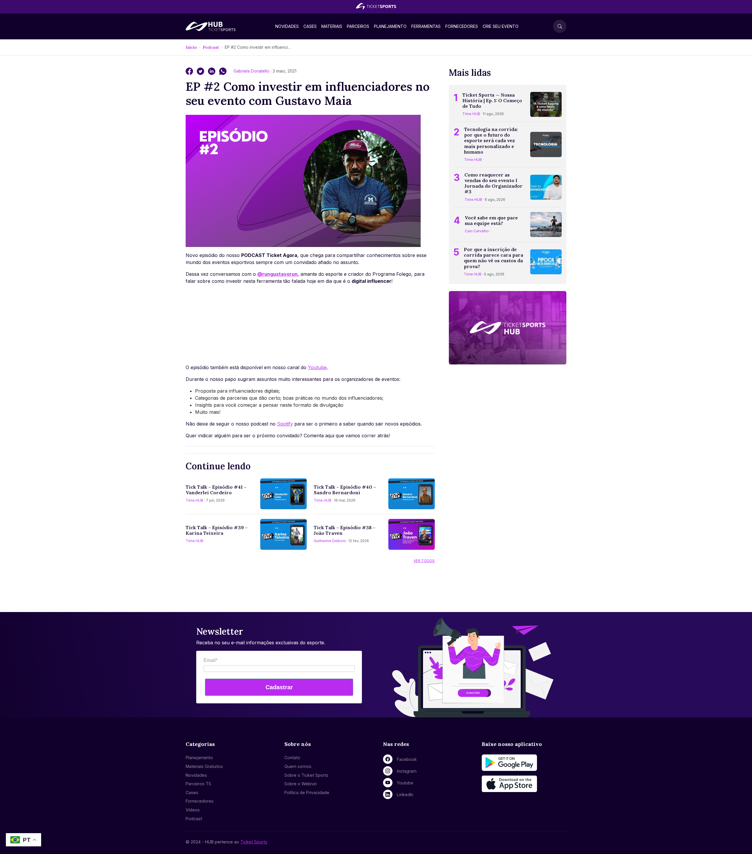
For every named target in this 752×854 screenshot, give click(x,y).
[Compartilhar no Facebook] (190, 71)
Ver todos (424, 561)
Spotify (285, 424)
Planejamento (390, 26)
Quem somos (297, 766)
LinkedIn (405, 794)
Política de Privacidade (306, 792)
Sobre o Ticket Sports (306, 775)
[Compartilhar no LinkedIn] (212, 71)
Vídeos (193, 809)
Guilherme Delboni (330, 541)
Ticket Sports (253, 841)
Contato (292, 757)
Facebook (407, 759)
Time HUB (194, 500)
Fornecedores (461, 26)
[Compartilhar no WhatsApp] (222, 71)
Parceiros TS (198, 783)
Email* (210, 660)
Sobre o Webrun (300, 783)
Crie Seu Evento (500, 26)
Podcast (211, 47)
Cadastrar (279, 687)
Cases (310, 26)
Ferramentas (426, 26)
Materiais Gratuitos (204, 766)
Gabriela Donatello (252, 70)
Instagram (407, 771)
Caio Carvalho (477, 231)
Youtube (317, 367)
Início (191, 47)
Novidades (287, 26)
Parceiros (358, 26)
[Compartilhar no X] (201, 71)
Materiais (331, 26)
